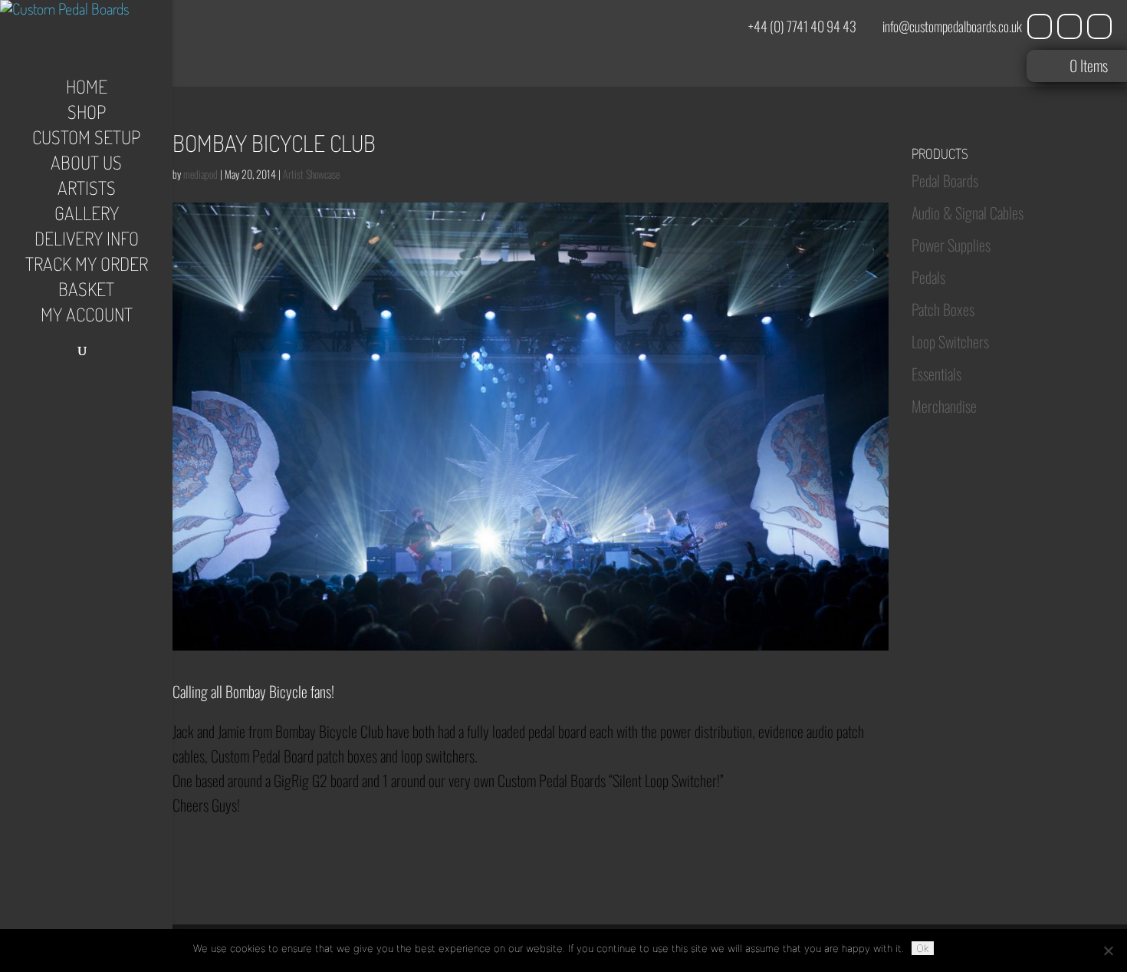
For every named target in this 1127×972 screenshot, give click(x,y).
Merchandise (944, 405)
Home (86, 89)
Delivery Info (86, 241)
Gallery (86, 216)
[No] (1108, 950)
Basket (86, 292)
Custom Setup (86, 140)
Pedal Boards (945, 180)
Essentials (936, 373)
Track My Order (86, 267)
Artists (87, 191)
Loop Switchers (950, 341)
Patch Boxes (943, 309)
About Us (86, 165)
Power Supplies (951, 244)
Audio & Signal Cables (968, 212)
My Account (87, 317)
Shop (86, 115)
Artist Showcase (311, 174)
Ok (922, 948)
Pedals (928, 276)
